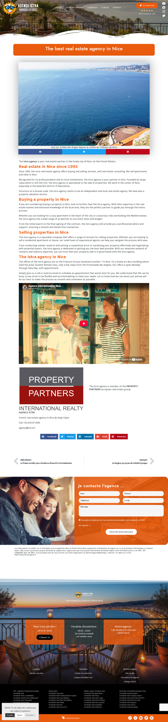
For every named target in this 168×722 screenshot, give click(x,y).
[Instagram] (164, 11)
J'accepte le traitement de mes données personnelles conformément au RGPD (113, 520)
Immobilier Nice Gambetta (93, 705)
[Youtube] (164, 3)
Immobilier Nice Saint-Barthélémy (60, 700)
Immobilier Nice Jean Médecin (59, 698)
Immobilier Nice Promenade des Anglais (62, 696)
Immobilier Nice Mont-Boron (93, 693)
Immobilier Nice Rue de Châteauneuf (25, 698)
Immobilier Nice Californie (93, 707)
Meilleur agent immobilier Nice (94, 691)
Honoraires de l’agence (130, 677)
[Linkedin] (151, 718)
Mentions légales (130, 669)
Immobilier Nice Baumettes (128, 707)
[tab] (58, 7)
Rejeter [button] (19, 715)
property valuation (29, 194)
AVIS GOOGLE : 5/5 (147, 14)
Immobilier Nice (18, 693)
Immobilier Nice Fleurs (91, 696)
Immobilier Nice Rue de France (129, 700)
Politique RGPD (130, 681)
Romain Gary (50, 264)
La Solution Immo (72, 718)
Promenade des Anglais (99, 264)
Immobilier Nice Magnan (127, 702)
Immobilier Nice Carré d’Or (58, 707)
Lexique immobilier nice (83, 677)
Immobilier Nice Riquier (21, 702)
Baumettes (64, 185)
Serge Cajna (53, 691)
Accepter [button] (10, 715)
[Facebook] (164, 7)
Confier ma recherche (83, 673)
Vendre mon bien (36, 673)
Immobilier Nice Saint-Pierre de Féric (131, 698)
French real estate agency (32, 417)
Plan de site (130, 673)
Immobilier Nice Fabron (127, 705)
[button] (147, 5)
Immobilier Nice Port (55, 705)
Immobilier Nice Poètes (56, 702)
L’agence (36, 669)
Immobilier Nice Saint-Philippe (94, 700)
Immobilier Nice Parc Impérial (94, 702)
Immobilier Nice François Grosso (130, 696)
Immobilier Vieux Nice (56, 693)
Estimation (83, 669)
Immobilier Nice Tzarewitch (22, 700)
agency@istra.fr (27, 427)
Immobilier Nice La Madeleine (23, 696)
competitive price (79, 245)
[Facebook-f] (130, 718)
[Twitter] (164, 15)
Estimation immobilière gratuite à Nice (132, 691)
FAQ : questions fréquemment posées (26, 691)
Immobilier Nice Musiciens (128, 693)
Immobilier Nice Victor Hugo (93, 698)
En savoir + (30, 715)
